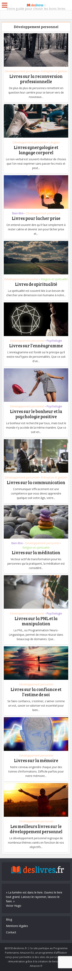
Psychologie (54, 340)
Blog (9, 919)
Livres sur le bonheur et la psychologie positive (36, 413)
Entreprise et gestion (54, 71)
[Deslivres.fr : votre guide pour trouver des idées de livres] (36, 5)
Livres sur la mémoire (36, 760)
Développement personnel (22, 71)
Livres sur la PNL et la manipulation (36, 621)
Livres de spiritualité (36, 284)
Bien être (18, 213)
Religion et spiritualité (54, 279)
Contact (11, 932)
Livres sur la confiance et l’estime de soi (36, 691)
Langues (54, 142)
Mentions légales (17, 926)
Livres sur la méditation (36, 552)
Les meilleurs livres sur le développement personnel (36, 828)
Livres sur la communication (36, 482)
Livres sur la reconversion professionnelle (36, 78)
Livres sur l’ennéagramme (36, 345)
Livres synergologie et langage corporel (36, 149)
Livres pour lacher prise (36, 218)
